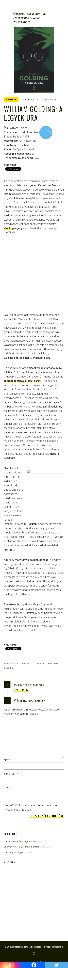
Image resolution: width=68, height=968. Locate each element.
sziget (42, 664)
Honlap (8, 787)
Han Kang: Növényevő (14, 852)
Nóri (27, 99)
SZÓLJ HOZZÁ (21, 690)
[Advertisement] (34, 276)
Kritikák (11, 99)
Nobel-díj (28, 664)
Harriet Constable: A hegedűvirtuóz (20, 841)
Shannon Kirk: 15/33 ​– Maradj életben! (22, 847)
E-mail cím (11, 773)
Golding (9, 228)
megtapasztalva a (22, 380)
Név (7, 760)
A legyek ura (12, 664)
